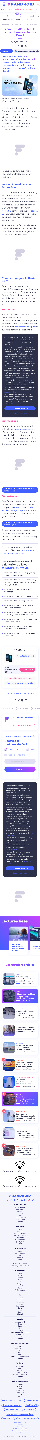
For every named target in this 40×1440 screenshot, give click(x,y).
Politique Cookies (20, 1429)
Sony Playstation (20, 1242)
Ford (20, 1280)
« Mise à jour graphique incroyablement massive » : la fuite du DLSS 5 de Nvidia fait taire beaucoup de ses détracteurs (25, 996)
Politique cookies (15, 404)
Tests (10, 9)
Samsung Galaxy (20, 1217)
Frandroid (19, 507)
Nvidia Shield (20, 1240)
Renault (20, 1286)
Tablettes (20, 1363)
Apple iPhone (20, 1207)
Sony (20, 1308)
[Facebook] (14, 1200)
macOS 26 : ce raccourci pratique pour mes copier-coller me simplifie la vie (25, 1133)
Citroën (20, 1278)
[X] (7, 1200)
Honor (20, 1260)
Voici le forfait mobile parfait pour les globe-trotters (18, 947)
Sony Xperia (20, 1220)
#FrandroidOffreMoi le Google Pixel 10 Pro (21, 596)
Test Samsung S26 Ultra (27, 1419)
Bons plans (27, 9)
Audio (20, 1319)
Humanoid (14, 25)
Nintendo (20, 1238)
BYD (20, 1276)
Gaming (20, 1226)
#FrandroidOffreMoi (15, 568)
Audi (20, 1274)
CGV (20, 1433)
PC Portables (20, 1249)
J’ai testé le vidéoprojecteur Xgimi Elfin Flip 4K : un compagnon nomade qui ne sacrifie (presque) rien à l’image (25, 1099)
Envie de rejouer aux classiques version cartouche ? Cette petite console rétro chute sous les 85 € (24, 1150)
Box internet (8, 1419)
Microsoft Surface (20, 1264)
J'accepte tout (21, 868)
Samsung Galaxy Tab (20, 1374)
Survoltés (19, 1043)
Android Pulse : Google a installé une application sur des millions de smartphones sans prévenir (25, 1013)
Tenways (20, 1394)
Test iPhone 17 (31, 1405)
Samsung (20, 1306)
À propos (20, 1425)
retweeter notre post (25, 327)
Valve (20, 1244)
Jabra (20, 1326)
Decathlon (20, 1386)
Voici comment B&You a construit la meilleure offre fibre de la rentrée (25, 1029)
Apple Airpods (20, 1322)
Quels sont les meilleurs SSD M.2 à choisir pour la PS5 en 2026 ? (25, 1082)
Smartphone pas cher (12, 1405)
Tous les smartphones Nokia (20, 683)
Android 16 (30, 1410)
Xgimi (20, 1312)
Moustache (20, 1390)
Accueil (5, 25)
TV (20, 1295)
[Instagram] (11, 1200)
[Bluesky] (32, 1200)
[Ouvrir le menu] (3, 4)
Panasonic (20, 1302)
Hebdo (32, 750)
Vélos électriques (20, 1381)
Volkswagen (20, 1290)
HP (20, 1262)
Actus (3, 9)
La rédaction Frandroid (22, 718)
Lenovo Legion (20, 1234)
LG (20, 1300)
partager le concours (20, 429)
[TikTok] (29, 1200)
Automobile (20, 1271)
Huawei (20, 1211)
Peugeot (20, 1284)
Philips (20, 1304)
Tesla (20, 1288)
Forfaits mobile (32, 1400)
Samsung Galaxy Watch (20, 1356)
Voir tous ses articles (22, 725)
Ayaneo (20, 1231)
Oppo (20, 1215)
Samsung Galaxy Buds (20, 1332)
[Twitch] (25, 1200)
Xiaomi (20, 1222)
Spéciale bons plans (16, 755)
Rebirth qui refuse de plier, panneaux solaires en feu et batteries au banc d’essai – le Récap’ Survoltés (24, 1047)
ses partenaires (10, 392)
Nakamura (20, 1392)
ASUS (20, 1229)
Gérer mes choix (20, 413)
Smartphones (20, 1204)
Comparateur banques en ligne (20, 1414)
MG (20, 1282)
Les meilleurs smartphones (20, 678)
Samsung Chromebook (20, 1266)
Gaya (20, 1388)
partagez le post (18, 510)
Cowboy (20, 1384)
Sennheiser (20, 1334)
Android (9, 708)
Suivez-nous (6, 51)
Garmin (20, 1352)
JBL (20, 1328)
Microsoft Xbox (20, 1236)
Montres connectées (20, 1343)
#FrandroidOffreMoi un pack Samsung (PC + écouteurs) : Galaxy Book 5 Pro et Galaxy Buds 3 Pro (20, 582)
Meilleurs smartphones (11, 1400)
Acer (20, 1252)
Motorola (20, 1213)
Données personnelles (20, 1431)
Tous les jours (13, 750)
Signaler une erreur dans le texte (20, 693)
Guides (18, 9)
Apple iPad (20, 1366)
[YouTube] (21, 1200)
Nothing (20, 1330)
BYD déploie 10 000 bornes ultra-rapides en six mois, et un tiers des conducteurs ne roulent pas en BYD (25, 979)
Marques (24, 708)
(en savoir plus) (26, 380)
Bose (20, 1324)
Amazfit (20, 1346)
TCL (20, 1310)
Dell (20, 1256)
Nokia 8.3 (6, 211)
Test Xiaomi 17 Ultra (13, 1410)
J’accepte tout (21, 408)
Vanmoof (20, 1396)
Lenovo (20, 1258)
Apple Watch (20, 1348)
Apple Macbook (20, 1254)
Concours (24, 25)
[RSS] (18, 1200)
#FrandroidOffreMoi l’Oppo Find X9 (18, 601)
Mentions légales (20, 1423)
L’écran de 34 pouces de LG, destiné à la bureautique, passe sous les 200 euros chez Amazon (25, 1065)
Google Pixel (20, 1209)
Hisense (20, 1298)
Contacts (20, 1427)
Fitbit (20, 1350)
